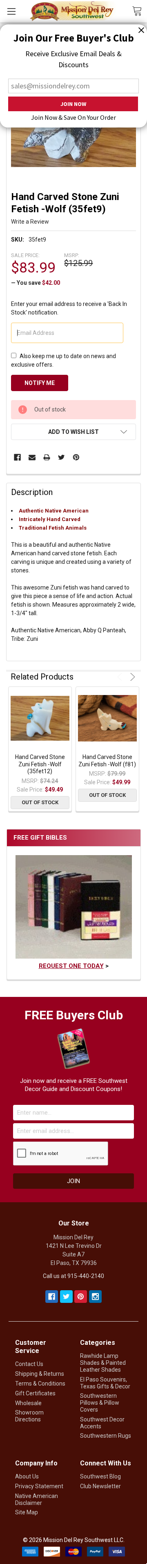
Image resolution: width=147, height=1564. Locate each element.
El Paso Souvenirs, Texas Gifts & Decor (105, 1383)
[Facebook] (17, 457)
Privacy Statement (39, 1486)
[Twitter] (61, 457)
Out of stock (40, 802)
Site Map (26, 1512)
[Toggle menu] (11, 11)
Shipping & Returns (39, 1373)
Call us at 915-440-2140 (73, 1276)
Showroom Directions (29, 1416)
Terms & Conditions (40, 1383)
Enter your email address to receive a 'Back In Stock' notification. (69, 308)
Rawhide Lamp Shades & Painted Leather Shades (103, 1363)
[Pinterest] (76, 457)
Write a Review (30, 221)
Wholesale (28, 1403)
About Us (27, 1476)
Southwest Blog (100, 1476)
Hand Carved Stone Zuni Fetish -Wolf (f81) (107, 761)
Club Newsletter (100, 1486)
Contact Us (29, 1364)
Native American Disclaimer (36, 1499)
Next (131, 677)
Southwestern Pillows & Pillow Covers (99, 1402)
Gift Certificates (35, 1393)
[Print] (46, 457)
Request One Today (71, 966)
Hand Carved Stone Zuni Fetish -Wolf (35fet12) (40, 764)
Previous (121, 677)
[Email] (32, 457)
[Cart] (139, 10)
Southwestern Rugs (105, 1435)
